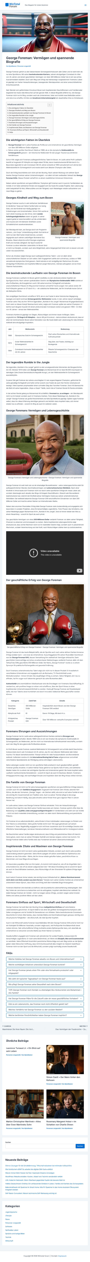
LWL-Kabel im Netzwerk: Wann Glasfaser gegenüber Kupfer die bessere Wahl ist (35, 1180)
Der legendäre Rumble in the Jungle (21, 115)
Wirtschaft (9, 1241)
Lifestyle (8, 1216)
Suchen (8, 1142)
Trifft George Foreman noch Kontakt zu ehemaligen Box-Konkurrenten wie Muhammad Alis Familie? (44, 991)
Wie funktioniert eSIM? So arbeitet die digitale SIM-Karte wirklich (29, 1169)
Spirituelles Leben (11, 1230)
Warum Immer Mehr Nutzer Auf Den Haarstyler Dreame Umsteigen (29, 1173)
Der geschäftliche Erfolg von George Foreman (24, 120)
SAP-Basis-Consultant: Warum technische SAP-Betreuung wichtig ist (31, 1193)
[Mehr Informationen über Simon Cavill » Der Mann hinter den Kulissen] (65, 1059)
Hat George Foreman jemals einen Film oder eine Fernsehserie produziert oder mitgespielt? (40, 971)
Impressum (62, 1256)
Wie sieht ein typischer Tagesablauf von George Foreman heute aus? (36, 979)
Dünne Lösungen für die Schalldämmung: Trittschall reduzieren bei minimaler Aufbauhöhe (38, 1166)
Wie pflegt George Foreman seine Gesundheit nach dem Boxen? (34, 984)
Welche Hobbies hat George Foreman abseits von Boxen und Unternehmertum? (41, 959)
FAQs (11, 132)
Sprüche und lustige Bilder (15, 1234)
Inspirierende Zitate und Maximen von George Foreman (28, 127)
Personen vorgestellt (24, 66)
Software (8, 1226)
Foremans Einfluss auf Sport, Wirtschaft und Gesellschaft (29, 130)
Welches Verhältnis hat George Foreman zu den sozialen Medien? (35, 1010)
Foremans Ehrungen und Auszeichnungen (23, 122)
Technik (8, 1237)
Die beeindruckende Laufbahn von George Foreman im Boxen (30, 113)
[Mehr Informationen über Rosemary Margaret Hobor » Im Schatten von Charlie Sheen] (65, 1104)
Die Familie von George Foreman (20, 125)
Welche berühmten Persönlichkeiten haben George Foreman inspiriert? (37, 1015)
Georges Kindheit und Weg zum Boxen (22, 110)
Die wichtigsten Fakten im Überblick (21, 108)
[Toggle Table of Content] (48, 105)
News (7, 1219)
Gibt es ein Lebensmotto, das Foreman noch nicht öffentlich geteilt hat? (38, 1004)
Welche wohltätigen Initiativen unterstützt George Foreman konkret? (36, 965)
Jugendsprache (11, 1212)
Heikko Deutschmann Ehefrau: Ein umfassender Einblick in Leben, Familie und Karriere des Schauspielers (44, 1184)
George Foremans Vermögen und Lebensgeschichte (27, 118)
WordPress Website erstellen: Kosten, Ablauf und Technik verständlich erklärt (33, 1177)
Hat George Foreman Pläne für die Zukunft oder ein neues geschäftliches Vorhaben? (43, 998)
